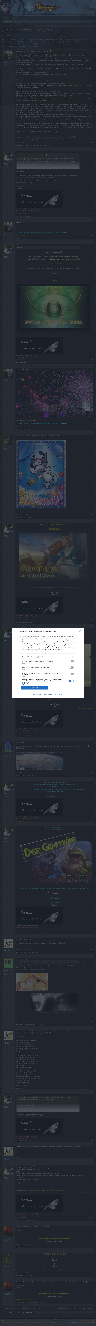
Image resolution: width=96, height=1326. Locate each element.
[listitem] (48, 657)
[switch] (71, 661)
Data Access (48, 694)
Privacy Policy (59, 694)
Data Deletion (37, 694)
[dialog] (48, 663)
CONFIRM (34, 688)
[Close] (80, 631)
